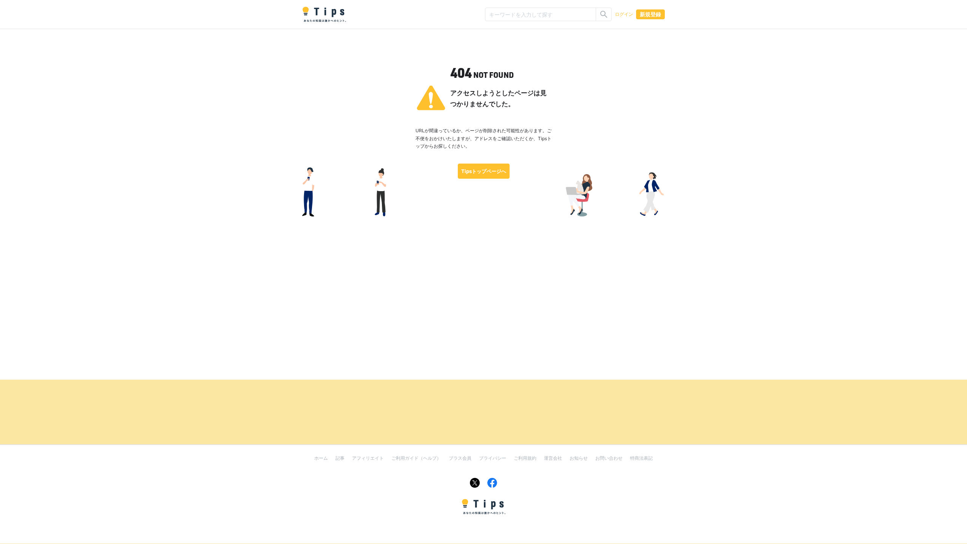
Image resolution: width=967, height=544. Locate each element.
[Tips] (324, 14)
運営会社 (553, 458)
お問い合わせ (609, 458)
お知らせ (579, 458)
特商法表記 (641, 458)
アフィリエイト (368, 458)
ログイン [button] (624, 14)
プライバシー (492, 458)
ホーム (321, 458)
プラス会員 (460, 458)
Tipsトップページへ (483, 171)
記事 (339, 458)
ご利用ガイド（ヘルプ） (416, 458)
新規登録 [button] (650, 14)
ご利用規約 (525, 458)
